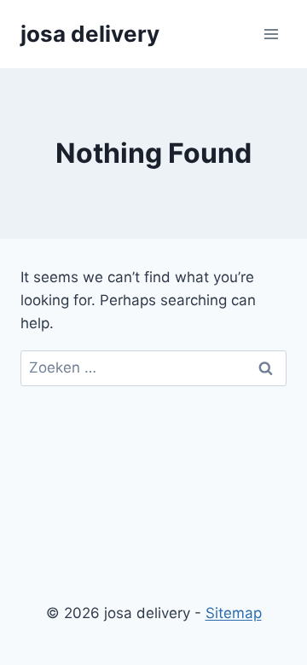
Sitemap (234, 613)
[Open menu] (271, 33)
